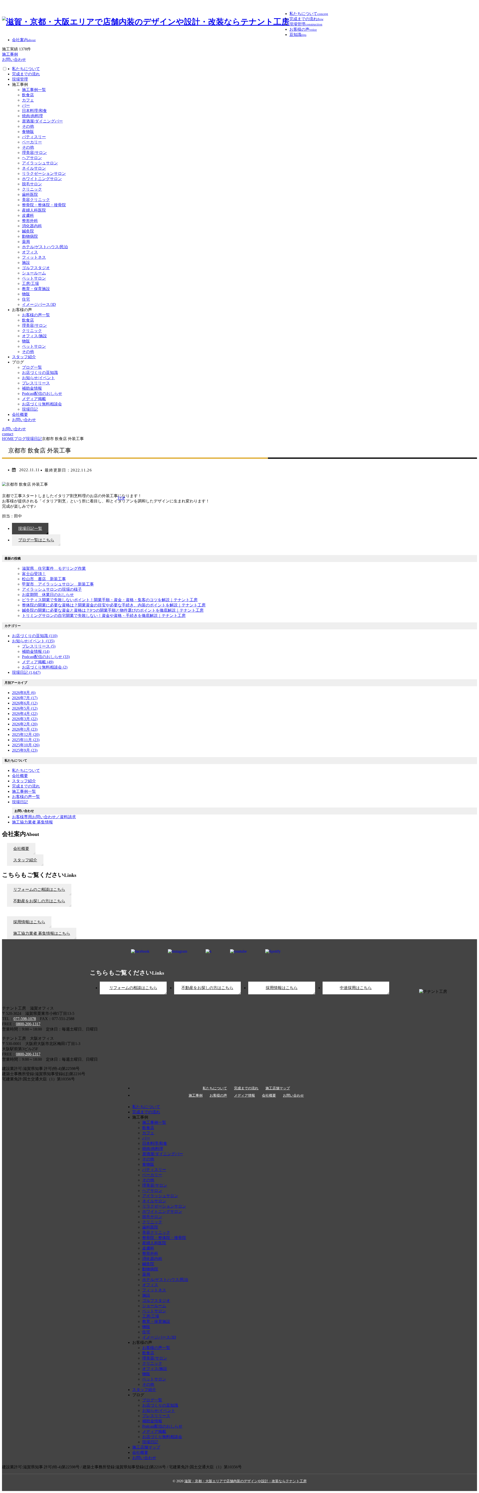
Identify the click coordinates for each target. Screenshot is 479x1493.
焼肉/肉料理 (32, 116)
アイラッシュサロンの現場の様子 (52, 589)
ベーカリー (32, 142)
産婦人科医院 (34, 210)
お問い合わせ (24, 420)
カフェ (28, 100)
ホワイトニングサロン (42, 179)
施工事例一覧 (34, 90)
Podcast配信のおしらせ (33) (46, 657)
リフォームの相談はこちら (133, 988)
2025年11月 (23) (25, 740)
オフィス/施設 (34, 336)
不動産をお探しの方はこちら (207, 988)
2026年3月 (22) (24, 719)
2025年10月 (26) (25, 745)
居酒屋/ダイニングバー (42, 121)
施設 (26, 262)
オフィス (30, 252)
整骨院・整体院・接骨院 (44, 205)
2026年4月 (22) (24, 713)
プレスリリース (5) (38, 646)
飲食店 (28, 95)
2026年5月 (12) (24, 708)
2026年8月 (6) (23, 692)
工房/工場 (30, 283)
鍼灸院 (28, 231)
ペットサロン (34, 278)
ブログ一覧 (32, 367)
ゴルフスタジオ (36, 268)
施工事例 (196, 1095)
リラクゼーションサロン (44, 173)
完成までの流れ (26, 74)
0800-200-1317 (28, 1024)
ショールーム (34, 273)
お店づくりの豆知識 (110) (34, 636)
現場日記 (30, 409)
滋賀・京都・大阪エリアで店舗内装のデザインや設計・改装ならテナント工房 (245, 1481)
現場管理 (20, 79)
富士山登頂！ (34, 574)
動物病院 (30, 236)
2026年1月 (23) (24, 729)
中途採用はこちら (356, 988)
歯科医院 (30, 194)
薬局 (26, 241)
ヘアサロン (32, 158)
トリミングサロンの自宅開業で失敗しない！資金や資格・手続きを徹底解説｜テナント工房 (104, 615)
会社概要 (20, 414)
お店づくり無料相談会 (42, 404)
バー (26, 105)
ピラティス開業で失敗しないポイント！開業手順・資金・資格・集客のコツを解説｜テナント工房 (110, 600)
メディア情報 (244, 1095)
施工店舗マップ (277, 1088)
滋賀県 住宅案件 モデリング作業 (54, 568)
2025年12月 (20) (25, 734)
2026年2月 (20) (24, 724)
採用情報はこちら (282, 988)
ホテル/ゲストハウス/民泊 (45, 247)
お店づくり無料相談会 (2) (44, 667)
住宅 (26, 299)
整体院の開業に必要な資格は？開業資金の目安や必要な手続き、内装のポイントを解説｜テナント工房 (114, 605)
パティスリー (34, 137)
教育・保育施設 (36, 289)
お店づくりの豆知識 (40, 372)
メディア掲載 (34, 399)
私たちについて (26, 69)
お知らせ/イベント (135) (33, 641)
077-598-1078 (24, 1019)
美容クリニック (36, 200)
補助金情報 (32, 388)
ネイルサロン (34, 168)
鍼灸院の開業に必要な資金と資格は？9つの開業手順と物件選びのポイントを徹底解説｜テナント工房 (113, 610)
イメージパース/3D (39, 304)
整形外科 (30, 221)
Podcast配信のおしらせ (42, 393)
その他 (28, 126)
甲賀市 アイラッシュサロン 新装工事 (58, 584)
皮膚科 (28, 215)
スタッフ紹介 (24, 357)
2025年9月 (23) (24, 750)
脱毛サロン (32, 184)
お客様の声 (218, 1095)
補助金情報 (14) (35, 651)
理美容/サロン (34, 152)
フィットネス (34, 257)
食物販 (28, 131)
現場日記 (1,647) (26, 672)
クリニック (32, 189)
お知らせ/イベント (38, 378)
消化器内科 (32, 226)
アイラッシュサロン (40, 163)
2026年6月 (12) (24, 703)
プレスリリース (36, 383)
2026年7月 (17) (24, 698)
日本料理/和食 (34, 111)
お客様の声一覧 (36, 315)
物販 (26, 294)
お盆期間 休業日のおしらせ (48, 594)
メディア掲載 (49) (37, 662)
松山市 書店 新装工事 (44, 579)
